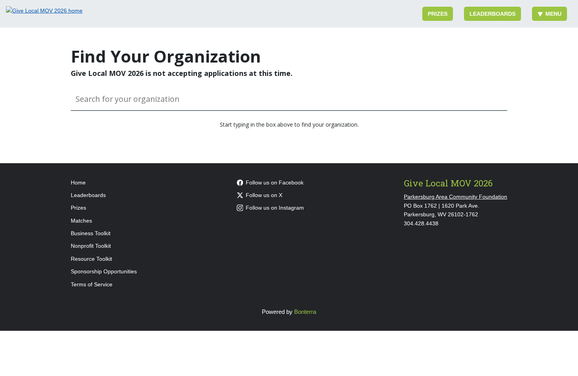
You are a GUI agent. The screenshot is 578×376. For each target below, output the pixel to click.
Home (78, 182)
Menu (553, 14)
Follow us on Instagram (275, 208)
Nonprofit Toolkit (91, 246)
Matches (81, 220)
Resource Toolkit (91, 259)
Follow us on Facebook (275, 182)
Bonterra (305, 311)
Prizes (437, 14)
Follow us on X (264, 195)
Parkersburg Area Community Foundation (455, 197)
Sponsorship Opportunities (104, 271)
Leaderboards (492, 14)
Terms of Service (91, 284)
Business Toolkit (90, 233)
